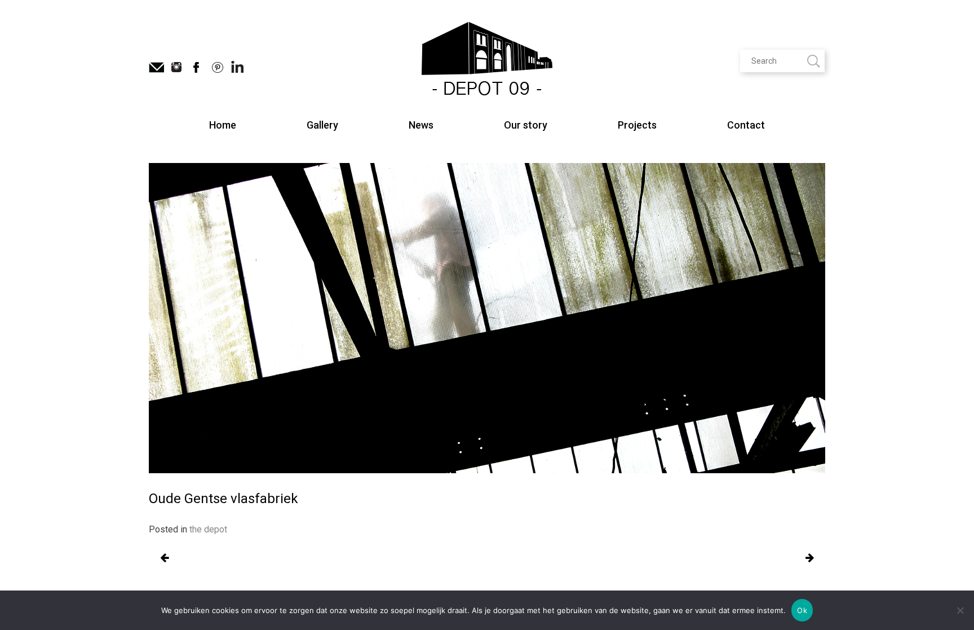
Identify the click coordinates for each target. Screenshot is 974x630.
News (421, 125)
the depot (208, 529)
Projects (637, 125)
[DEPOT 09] (487, 60)
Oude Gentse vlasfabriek (164, 558)
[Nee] (960, 610)
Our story (525, 125)
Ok (802, 610)
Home (222, 125)
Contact (746, 125)
